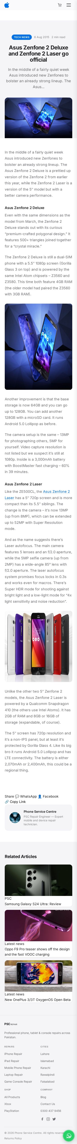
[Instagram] (48, 1119)
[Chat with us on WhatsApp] (68, 1135)
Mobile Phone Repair (17, 1067)
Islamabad (47, 1061)
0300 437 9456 (50, 1110)
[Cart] (59, 5)
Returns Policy (13, 1138)
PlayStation (11, 1110)
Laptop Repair (13, 1074)
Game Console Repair (18, 1081)
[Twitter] (54, 1119)
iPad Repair (11, 1061)
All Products (12, 1097)
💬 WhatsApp (26, 796)
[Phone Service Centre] (6, 5)
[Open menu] (69, 5)
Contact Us (47, 1104)
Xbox (7, 1104)
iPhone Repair (13, 1053)
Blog (43, 1097)
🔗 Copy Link (15, 802)
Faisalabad (47, 1081)
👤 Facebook (48, 796)
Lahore (44, 1053)
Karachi (45, 1067)
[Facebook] (42, 1119)
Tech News (21, 37)
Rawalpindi (47, 1074)
